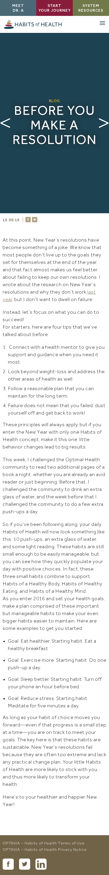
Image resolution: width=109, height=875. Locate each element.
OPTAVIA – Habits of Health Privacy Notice (45, 850)
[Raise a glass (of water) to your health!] (103, 123)
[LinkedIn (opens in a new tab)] (41, 864)
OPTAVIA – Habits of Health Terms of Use (43, 843)
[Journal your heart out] (5, 123)
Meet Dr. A (18, 8)
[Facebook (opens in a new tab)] (8, 864)
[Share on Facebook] (28, 219)
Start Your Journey (54, 8)
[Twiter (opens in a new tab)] (24, 864)
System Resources (90, 8)
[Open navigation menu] (102, 23)
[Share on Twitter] (34, 219)
